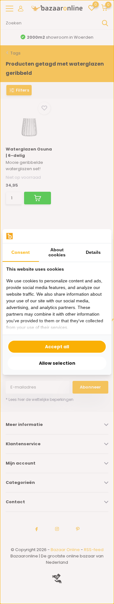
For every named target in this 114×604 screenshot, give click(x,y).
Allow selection (57, 363)
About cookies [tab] (57, 252)
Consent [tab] (20, 252)
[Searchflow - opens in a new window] (100, 236)
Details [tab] (93, 252)
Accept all (57, 347)
